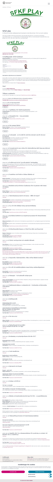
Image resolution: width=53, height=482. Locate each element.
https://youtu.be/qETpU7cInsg (15, 347)
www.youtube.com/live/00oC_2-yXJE (16, 118)
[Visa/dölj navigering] (49, 4)
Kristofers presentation (42, 438)
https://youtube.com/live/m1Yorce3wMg (17, 155)
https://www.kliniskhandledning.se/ (9, 166)
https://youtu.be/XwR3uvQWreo (16, 408)
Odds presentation (6, 422)
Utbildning (4, 7)
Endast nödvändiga (39, 471)
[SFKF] (8, 3)
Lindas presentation (46, 439)
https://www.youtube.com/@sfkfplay (28, 95)
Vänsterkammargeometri (17, 202)
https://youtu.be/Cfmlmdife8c (15, 442)
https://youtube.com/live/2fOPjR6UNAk (17, 192)
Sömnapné (14, 280)
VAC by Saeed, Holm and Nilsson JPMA (10, 254)
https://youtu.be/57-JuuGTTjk (18, 443)
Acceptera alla (13, 471)
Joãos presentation (6, 427)
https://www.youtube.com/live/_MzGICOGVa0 (18, 226)
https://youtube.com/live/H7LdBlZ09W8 (17, 128)
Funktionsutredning (16, 294)
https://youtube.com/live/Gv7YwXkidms (17, 180)
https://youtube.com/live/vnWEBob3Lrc (17, 141)
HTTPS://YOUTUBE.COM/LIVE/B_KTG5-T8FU (18, 62)
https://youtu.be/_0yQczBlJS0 (15, 272)
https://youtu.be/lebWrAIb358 (15, 321)
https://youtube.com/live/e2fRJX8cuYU (17, 167)
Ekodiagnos (14, 236)
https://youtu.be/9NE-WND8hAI (15, 392)
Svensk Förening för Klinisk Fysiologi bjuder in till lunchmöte (14, 52)
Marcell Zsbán (27, 89)
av (17, 236)
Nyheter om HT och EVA (7, 250)
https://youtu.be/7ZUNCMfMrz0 (15, 295)
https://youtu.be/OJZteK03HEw (15, 377)
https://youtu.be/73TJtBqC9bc (15, 235)
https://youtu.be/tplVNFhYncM (15, 264)
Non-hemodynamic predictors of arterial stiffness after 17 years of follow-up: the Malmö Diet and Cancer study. (25, 251)
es (22, 294)
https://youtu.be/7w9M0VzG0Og (16, 312)
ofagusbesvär (26, 294)
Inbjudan (5, 106)
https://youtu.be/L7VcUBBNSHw (16, 282)
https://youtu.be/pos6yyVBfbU (15, 362)
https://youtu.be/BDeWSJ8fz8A (15, 332)
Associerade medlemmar (24, 412)
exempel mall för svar (8, 447)
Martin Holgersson (21, 82)
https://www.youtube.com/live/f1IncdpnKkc (18, 212)
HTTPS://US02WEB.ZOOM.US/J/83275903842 (16, 60)
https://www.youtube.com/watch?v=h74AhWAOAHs (20, 201)
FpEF (20, 236)
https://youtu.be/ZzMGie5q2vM (15, 429)
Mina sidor (31, 458)
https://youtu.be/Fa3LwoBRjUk (15, 248)
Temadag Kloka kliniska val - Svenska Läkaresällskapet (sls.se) (15, 182)
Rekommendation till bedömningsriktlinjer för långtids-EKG (18, 446)
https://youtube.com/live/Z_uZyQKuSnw (17, 105)
